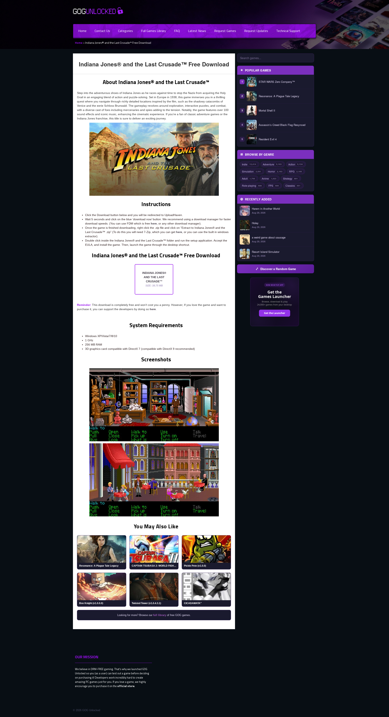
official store (125, 686)
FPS (273, 185)
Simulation (251, 171)
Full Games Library (153, 30)
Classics (292, 185)
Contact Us (102, 30)
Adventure (272, 164)
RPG (295, 171)
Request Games (225, 30)
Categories (125, 30)
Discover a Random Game (278, 269)
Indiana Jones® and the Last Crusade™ (154, 279)
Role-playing (252, 185)
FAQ (177, 30)
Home (82, 30)
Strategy (290, 178)
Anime (269, 178)
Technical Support (288, 30)
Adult (248, 178)
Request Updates (256, 30)
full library (159, 615)
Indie (249, 164)
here (154, 223)
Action (295, 164)
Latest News (197, 30)
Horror (275, 171)
